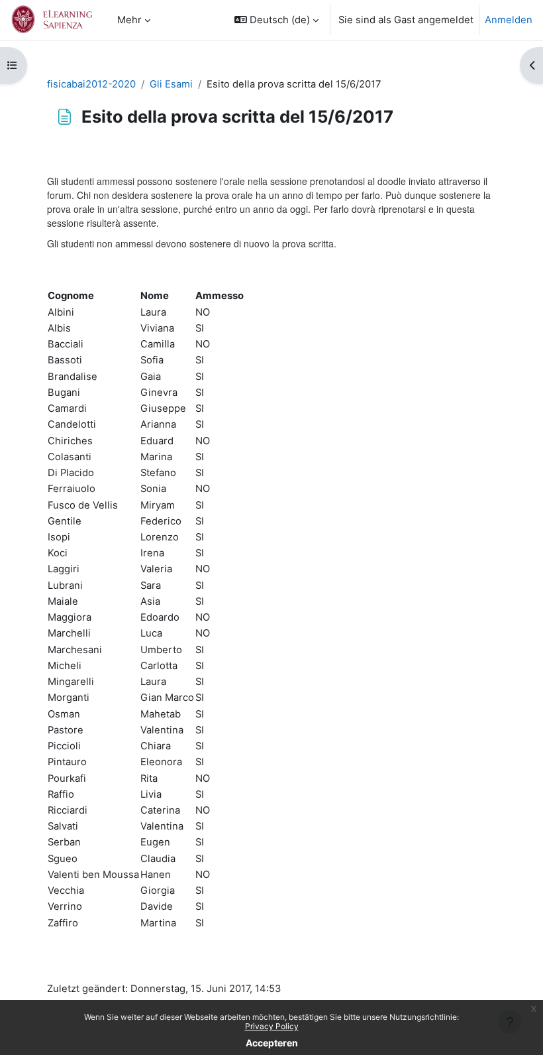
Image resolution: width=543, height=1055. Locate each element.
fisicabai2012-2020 (91, 84)
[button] (276, 20)
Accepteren (272, 1042)
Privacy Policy (272, 1026)
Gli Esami (171, 84)
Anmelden (508, 20)
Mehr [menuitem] (129, 20)
